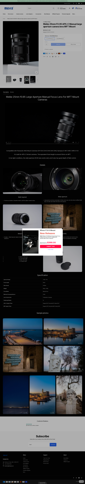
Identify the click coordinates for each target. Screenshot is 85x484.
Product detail (50, 249)
